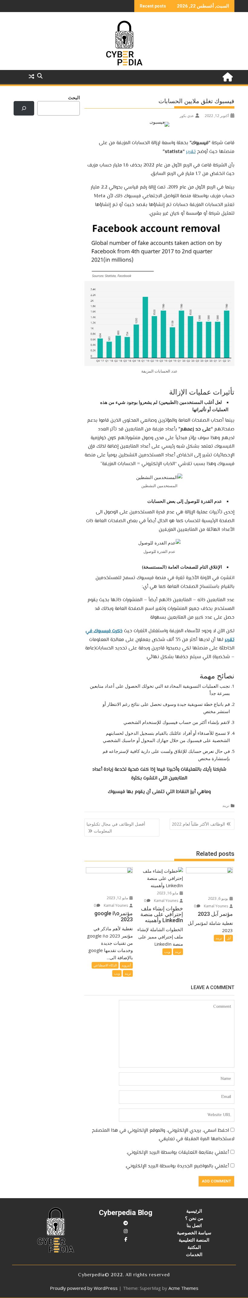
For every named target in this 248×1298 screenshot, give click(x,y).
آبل (229, 938)
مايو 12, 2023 (118, 897)
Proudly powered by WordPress (84, 1288)
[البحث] (24, 108)
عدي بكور (187, 115)
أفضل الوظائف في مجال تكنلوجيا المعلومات (115, 827)
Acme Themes (183, 1288)
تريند (225, 805)
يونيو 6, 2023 (218, 898)
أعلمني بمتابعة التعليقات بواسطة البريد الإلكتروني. (177, 1153)
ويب (167, 951)
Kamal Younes (216, 906)
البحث (74, 97)
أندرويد (126, 965)
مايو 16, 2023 (168, 893)
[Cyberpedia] (228, 76)
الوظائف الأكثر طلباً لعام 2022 (198, 824)
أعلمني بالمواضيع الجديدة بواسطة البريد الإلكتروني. (177, 1166)
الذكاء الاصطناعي (105, 965)
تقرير (191, 152)
